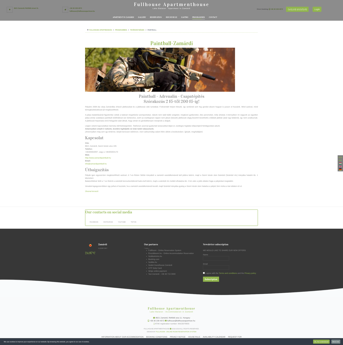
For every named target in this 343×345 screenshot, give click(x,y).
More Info (335, 341)
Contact (213, 17)
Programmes (198, 17)
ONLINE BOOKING (297, 9)
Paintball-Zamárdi (171, 43)
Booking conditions (156, 337)
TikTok (134, 222)
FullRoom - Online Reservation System (164, 250)
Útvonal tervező (91, 191)
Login (317, 9)
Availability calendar (214, 337)
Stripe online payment (157, 271)
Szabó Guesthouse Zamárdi (160, 265)
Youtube (122, 222)
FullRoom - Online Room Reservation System (176, 332)
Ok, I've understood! (321, 341)
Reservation (156, 17)
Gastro (184, 17)
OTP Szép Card (155, 268)
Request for (235, 337)
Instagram (108, 222)
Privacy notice (177, 337)
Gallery (142, 17)
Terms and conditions (228, 273)
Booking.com (153, 259)
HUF (340, 160)
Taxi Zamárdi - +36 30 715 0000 (162, 274)
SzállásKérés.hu (155, 256)
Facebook (94, 222)
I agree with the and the (230, 273)
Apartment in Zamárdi (123, 17)
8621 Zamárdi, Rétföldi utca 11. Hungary (173, 318)
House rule (171, 17)
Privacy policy (250, 273)
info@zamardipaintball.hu (96, 164)
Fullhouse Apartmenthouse (171, 4)
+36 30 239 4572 (157, 321)
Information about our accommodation (122, 337)
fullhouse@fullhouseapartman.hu (181, 321)
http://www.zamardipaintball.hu (98, 158)
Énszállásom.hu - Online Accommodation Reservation (171, 253)
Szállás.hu (152, 262)
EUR (340, 157)
